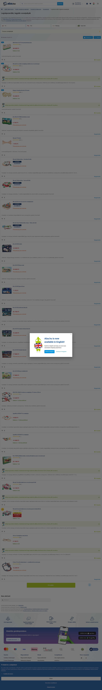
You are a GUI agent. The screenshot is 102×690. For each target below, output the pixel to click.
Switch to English (49, 351)
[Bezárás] (71, 334)
